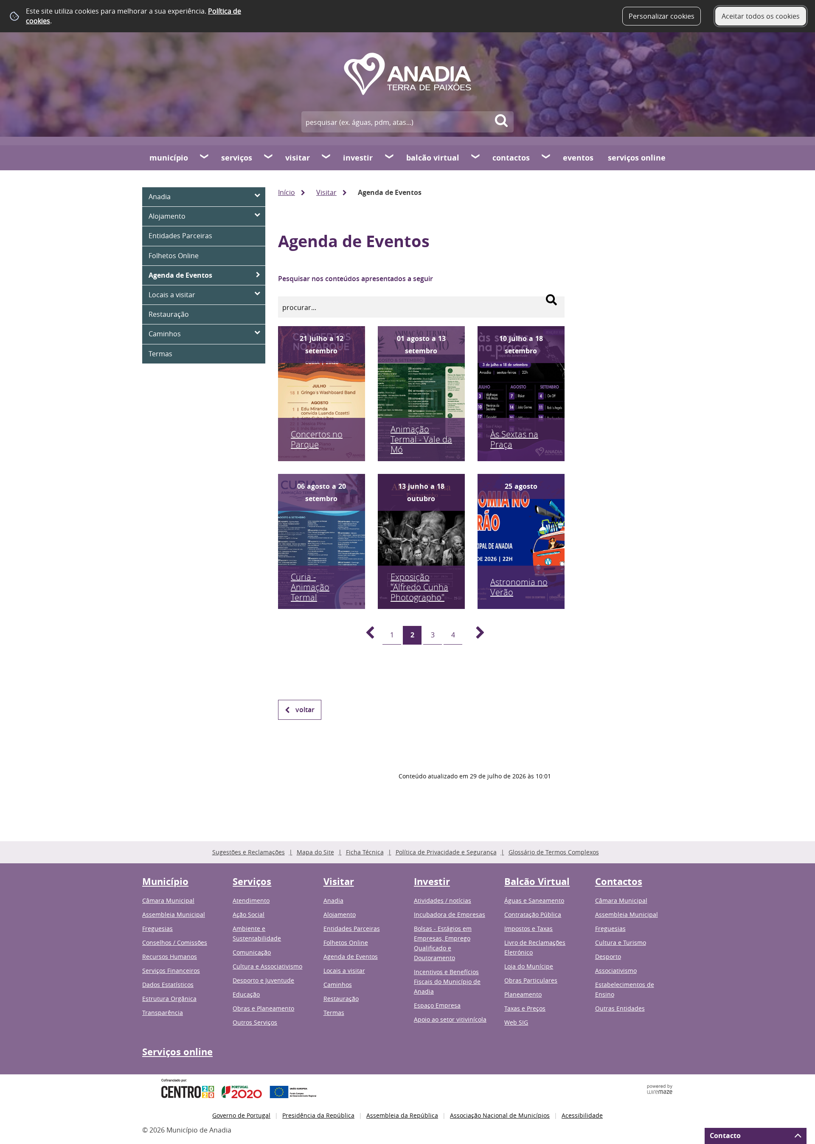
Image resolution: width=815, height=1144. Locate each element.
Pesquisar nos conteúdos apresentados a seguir (355, 278)
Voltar (305, 709)
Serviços (236, 157)
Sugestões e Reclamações (248, 852)
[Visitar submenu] (326, 157)
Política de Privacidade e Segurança (446, 852)
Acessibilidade (582, 1115)
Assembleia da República (402, 1115)
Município (168, 157)
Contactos (511, 157)
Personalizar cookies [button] (661, 16)
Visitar (297, 157)
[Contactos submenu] (546, 157)
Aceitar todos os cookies (761, 16)
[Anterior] (365, 635)
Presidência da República (318, 1115)
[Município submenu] (204, 157)
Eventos (578, 157)
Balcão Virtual (432, 157)
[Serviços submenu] (268, 157)
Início (286, 192)
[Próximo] (475, 635)
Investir (358, 157)
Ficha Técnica (365, 852)
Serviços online (637, 157)
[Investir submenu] (389, 157)
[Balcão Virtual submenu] (476, 157)
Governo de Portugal (241, 1115)
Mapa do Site (315, 852)
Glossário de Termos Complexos (554, 852)
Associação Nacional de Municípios (500, 1115)
